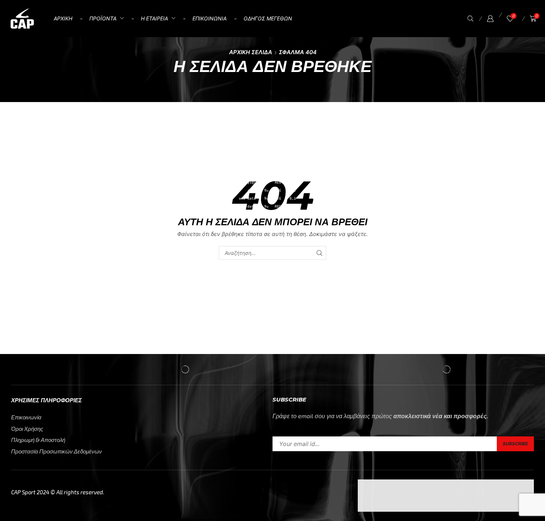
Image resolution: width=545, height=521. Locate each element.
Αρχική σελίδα (250, 52)
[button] (470, 19)
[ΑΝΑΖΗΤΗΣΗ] (319, 253)
